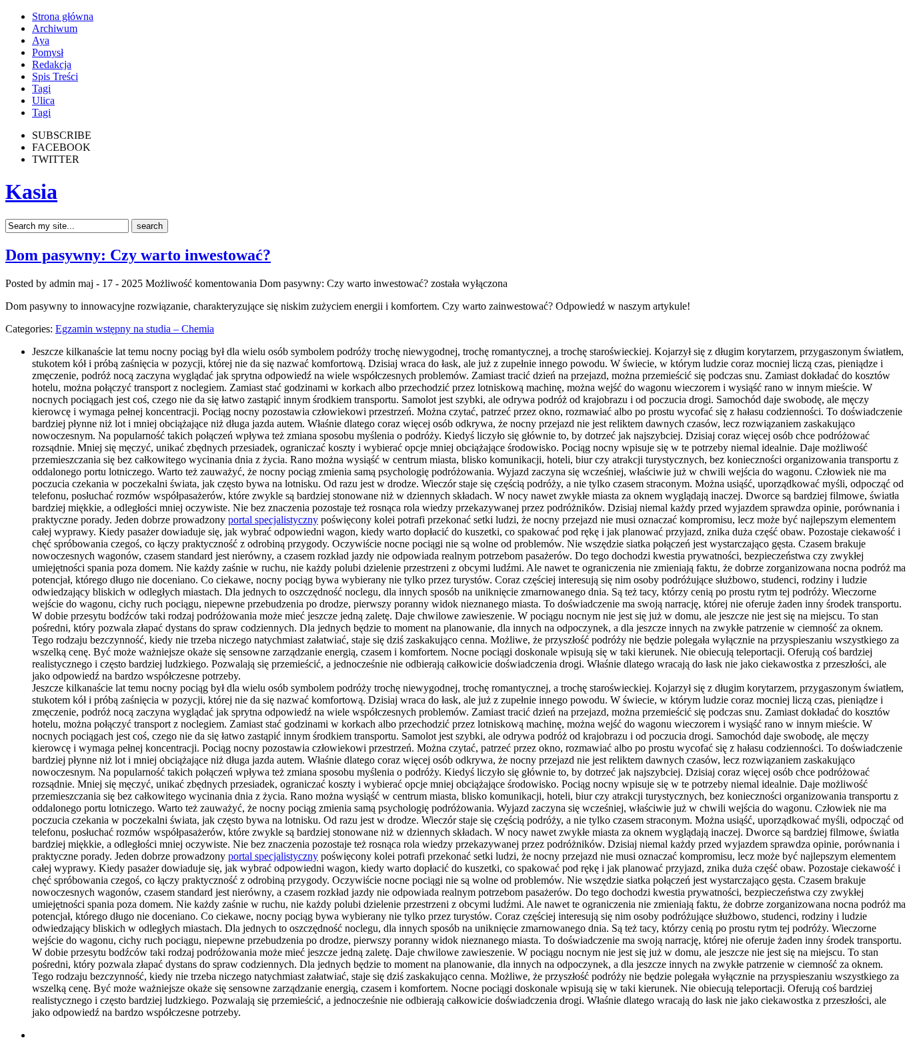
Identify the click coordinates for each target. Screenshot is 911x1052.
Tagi (41, 88)
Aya (40, 40)
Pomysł (47, 52)
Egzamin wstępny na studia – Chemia (134, 328)
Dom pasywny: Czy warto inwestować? (138, 255)
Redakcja (51, 64)
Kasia (31, 192)
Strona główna (62, 16)
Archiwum (54, 28)
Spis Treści (55, 76)
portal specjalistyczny (273, 519)
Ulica (43, 100)
